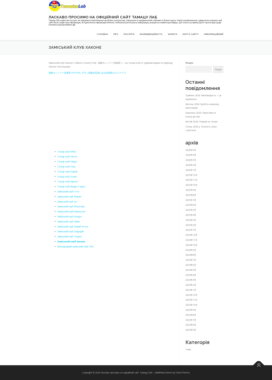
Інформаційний (213, 34)
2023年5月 (190, 329)
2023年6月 (190, 324)
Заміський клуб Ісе (67, 201)
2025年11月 (191, 179)
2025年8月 (190, 194)
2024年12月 (191, 234)
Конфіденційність (151, 34)
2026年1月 (190, 169)
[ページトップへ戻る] (258, 365)
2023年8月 (190, 314)
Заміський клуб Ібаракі (69, 196)
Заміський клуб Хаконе (71, 241)
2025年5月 (190, 209)
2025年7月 (190, 199)
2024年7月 (190, 259)
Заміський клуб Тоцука (69, 236)
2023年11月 (191, 299)
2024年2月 (190, 284)
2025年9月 (190, 189)
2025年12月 (191, 174)
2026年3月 (190, 159)
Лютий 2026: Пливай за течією (201, 121)
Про (115, 34)
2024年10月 (191, 244)
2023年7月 (190, 319)
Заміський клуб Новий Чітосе (72, 226)
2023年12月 (191, 294)
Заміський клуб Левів (68, 221)
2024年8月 (190, 254)
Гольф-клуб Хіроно (67, 181)
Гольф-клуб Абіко (66, 151)
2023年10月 (191, 304)
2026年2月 (190, 164)
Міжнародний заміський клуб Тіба (75, 246)
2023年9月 (190, 309)
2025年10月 (191, 184)
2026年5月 (190, 150)
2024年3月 (190, 279)
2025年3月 (190, 219)
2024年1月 (190, 289)
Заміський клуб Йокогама (71, 206)
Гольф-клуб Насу (66, 166)
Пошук (189, 62)
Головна (102, 34)
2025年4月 (190, 214)
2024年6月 (190, 264)
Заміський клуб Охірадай (70, 231)
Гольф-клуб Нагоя (67, 156)
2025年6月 (190, 204)
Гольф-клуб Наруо (67, 161)
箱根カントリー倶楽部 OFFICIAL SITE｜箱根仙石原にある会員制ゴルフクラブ (87, 72)
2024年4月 (190, 274)
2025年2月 (190, 224)
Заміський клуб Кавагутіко (71, 211)
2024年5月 (190, 269)
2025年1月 (190, 229)
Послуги (129, 34)
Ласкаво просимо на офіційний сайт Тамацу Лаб (103, 17)
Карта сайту (191, 34)
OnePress (160, 372)
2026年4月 (190, 154)
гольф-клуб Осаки (67, 176)
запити (172, 34)
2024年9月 (190, 249)
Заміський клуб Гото (68, 191)
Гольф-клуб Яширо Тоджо (71, 186)
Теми (188, 349)
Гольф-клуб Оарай (67, 171)
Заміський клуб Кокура (69, 216)
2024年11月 (191, 239)
